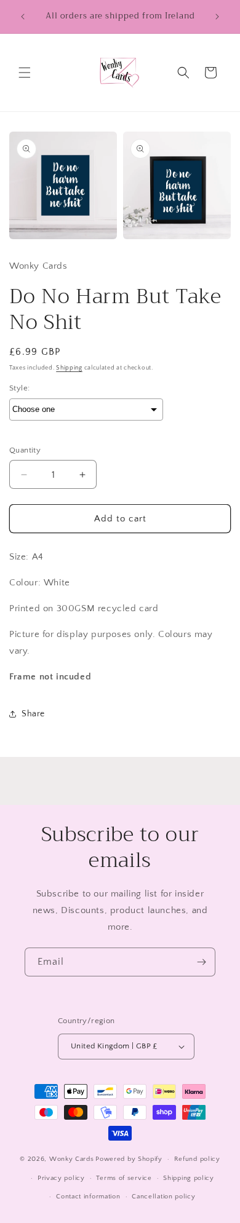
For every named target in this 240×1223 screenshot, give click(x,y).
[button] (24, 72)
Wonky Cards (71, 1159)
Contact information (88, 1196)
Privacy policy (61, 1178)
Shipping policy (188, 1178)
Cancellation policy (163, 1196)
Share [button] (33, 714)
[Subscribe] (201, 962)
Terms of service (123, 1178)
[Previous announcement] (22, 16)
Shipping (69, 368)
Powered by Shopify (128, 1159)
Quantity (25, 450)
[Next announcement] (217, 16)
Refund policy (197, 1159)
